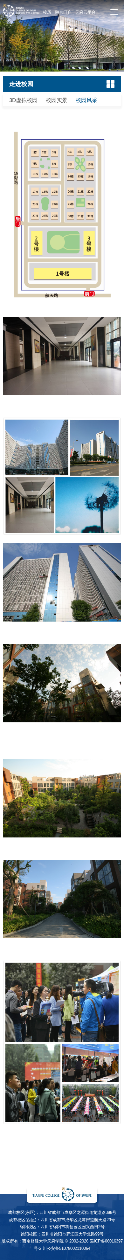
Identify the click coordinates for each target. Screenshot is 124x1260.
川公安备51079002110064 (66, 1248)
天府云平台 (85, 12)
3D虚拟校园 (23, 100)
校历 (47, 12)
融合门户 (63, 12)
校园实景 (56, 100)
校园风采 (86, 100)
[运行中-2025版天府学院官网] (21, 15)
